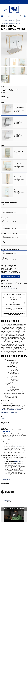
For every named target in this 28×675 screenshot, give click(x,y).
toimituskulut (18, 89)
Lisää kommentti (6, 479)
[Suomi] (25, 16)
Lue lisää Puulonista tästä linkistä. (11, 409)
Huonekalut (12, 20)
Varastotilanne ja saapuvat (9, 412)
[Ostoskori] (21, 16)
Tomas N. (17, 446)
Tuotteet (4, 20)
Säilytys (19, 20)
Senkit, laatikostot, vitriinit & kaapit (11, 23)
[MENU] (2, 16)
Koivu (3, 418)
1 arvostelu (13, 288)
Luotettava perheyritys (14, 2)
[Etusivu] (14, 13)
